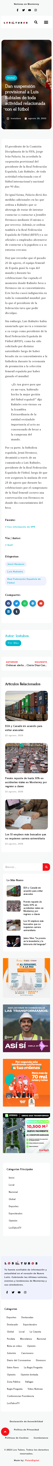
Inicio (12, 1177)
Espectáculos (16, 1213)
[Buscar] (46, 867)
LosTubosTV (15, 1228)
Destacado (12, 1324)
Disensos (41, 1360)
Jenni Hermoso (15, 564)
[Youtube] (29, 10)
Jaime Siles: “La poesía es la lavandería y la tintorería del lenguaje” (35, 941)
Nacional (13, 1192)
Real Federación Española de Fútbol (24, 581)
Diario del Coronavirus (19, 1360)
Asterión (11, 1353)
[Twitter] (23, 10)
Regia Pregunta (15, 1389)
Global (11, 78)
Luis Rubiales (15, 571)
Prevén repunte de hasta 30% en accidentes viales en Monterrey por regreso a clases (26, 782)
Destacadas (27, 1317)
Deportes (14, 1206)
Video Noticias (35, 1389)
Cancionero (27, 1353)
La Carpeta (35, 1331)
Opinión (13, 1220)
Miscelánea (26, 1339)
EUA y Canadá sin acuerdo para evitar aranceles (33, 890)
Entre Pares (13, 1367)
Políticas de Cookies (17, 1438)
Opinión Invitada (29, 1374)
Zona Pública (13, 1382)
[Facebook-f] (17, 10)
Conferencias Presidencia (20, 1396)
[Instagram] (35, 10)
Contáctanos (41, 1438)
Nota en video (14, 1346)
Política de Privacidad (26, 1429)
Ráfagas (29, 1382)
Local (11, 1185)
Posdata (11, 1339)
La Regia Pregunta (33, 1367)
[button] (35, 22)
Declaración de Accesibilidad (26, 1421)
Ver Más (13, 642)
